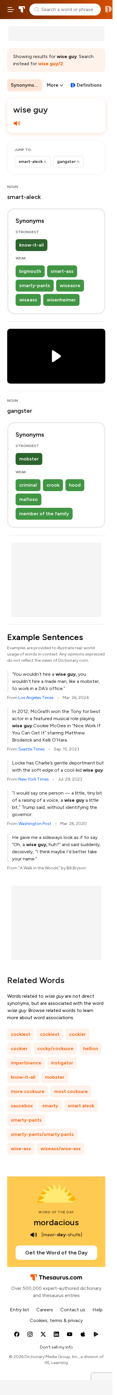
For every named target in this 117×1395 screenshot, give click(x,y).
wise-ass (21, 1148)
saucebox (22, 1105)
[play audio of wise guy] (16, 123)
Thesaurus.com (22, 9)
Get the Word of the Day (56, 1252)
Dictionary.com (108, 9)
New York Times (33, 779)
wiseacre (70, 285)
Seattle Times (31, 749)
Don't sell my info (56, 1347)
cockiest (20, 1034)
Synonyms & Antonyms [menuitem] (26, 85)
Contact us (72, 1310)
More (52, 85)
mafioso (28, 499)
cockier (77, 1034)
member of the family (44, 513)
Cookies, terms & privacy (56, 1320)
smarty (50, 1105)
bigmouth (30, 271)
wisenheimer (61, 300)
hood (75, 485)
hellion (90, 1048)
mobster (29, 459)
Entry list (19, 1310)
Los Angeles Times (36, 697)
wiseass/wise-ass (60, 1148)
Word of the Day (56, 1212)
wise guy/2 (50, 63)
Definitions (89, 85)
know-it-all (31, 245)
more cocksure (28, 1091)
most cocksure (71, 1091)
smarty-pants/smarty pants (42, 1134)
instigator (62, 1063)
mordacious (56, 1222)
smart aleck (81, 1105)
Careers (44, 1310)
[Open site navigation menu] (10, 9)
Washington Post (34, 823)
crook (52, 485)
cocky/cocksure (55, 1048)
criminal (28, 485)
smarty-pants (34, 285)
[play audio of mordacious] (33, 1234)
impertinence (26, 1063)
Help (97, 1310)
